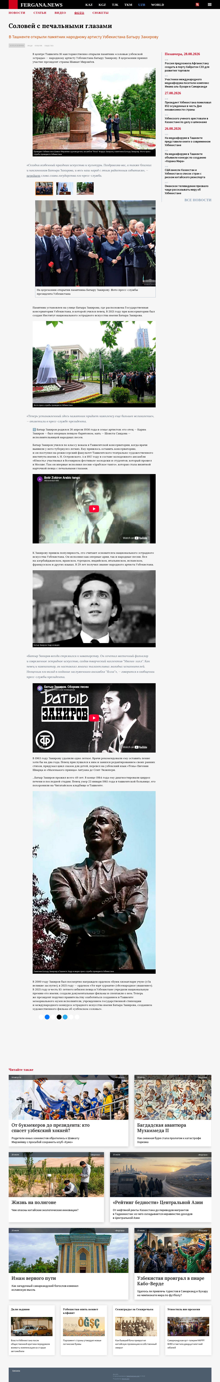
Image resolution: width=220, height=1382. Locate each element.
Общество (49, 45)
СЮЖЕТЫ (100, 12)
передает (33, 175)
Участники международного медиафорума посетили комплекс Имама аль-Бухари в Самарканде (187, 82)
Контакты (16, 1370)
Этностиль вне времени (183, 1309)
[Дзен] (59, 1017)
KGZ (102, 4)
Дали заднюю (20, 1309)
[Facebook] (71, 1017)
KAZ (89, 4)
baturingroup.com (133, 1376)
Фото (79, 12)
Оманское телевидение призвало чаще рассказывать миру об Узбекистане (186, 189)
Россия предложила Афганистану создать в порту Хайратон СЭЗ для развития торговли (187, 66)
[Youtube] (77, 1017)
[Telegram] (65, 1017)
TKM (128, 4)
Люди (29, 45)
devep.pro (125, 1379)
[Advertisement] (94, 1045)
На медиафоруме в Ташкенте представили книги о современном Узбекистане (187, 141)
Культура (38, 45)
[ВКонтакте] (47, 1017)
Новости (17, 12)
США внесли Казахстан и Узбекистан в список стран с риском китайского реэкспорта (185, 173)
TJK (115, 4)
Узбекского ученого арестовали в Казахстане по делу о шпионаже (186, 120)
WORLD (157, 4)
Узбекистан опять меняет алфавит (80, 1311)
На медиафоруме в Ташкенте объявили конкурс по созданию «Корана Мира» (185, 157)
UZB (141, 4)
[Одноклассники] (53, 1017)
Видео (60, 12)
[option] (44, 188)
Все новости (198, 200)
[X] (41, 1017)
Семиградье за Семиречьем (134, 1309)
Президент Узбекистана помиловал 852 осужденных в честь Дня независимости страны (188, 106)
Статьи (40, 12)
